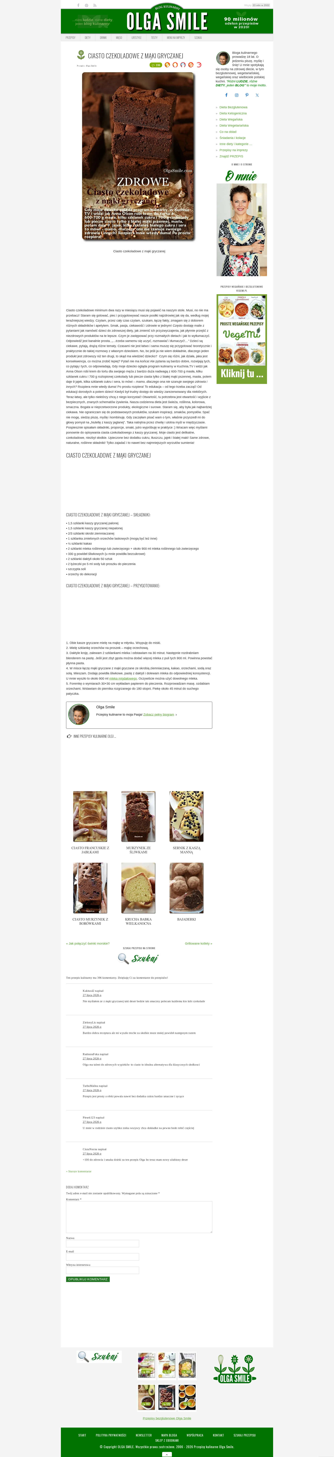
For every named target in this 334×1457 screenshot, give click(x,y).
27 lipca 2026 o (92, 995)
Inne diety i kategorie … (236, 144)
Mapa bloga (169, 1435)
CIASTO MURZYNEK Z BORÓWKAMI (90, 921)
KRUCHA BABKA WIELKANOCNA (138, 921)
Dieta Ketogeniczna (233, 113)
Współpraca (195, 1435)
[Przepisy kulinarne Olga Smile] (167, 21)
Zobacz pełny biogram (158, 714)
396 (158, 65)
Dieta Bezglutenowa (233, 107)
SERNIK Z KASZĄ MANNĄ (186, 850)
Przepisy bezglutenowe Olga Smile (167, 1418)
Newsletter (144, 1435)
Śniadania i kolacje (233, 138)
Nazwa (70, 1238)
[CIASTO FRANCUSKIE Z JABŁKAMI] (90, 841)
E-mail (70, 1251)
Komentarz (74, 1199)
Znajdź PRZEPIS (231, 156)
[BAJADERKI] (186, 913)
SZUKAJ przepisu (245, 1435)
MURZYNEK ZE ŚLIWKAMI (138, 850)
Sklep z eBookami (167, 1440)
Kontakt (218, 1435)
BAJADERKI (186, 919)
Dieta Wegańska (231, 119)
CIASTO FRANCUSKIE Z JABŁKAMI (90, 850)
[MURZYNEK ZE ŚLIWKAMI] (138, 841)
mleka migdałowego (123, 678)
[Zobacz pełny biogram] (176, 714)
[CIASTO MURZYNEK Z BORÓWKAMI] (90, 913)
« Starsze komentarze (79, 1171)
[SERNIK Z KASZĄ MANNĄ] (186, 841)
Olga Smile (91, 65)
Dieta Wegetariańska (234, 125)
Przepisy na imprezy (234, 150)
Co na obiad (228, 132)
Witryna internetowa (78, 1264)
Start (82, 1435)
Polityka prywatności (111, 1435)
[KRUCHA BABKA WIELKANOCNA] (138, 913)
